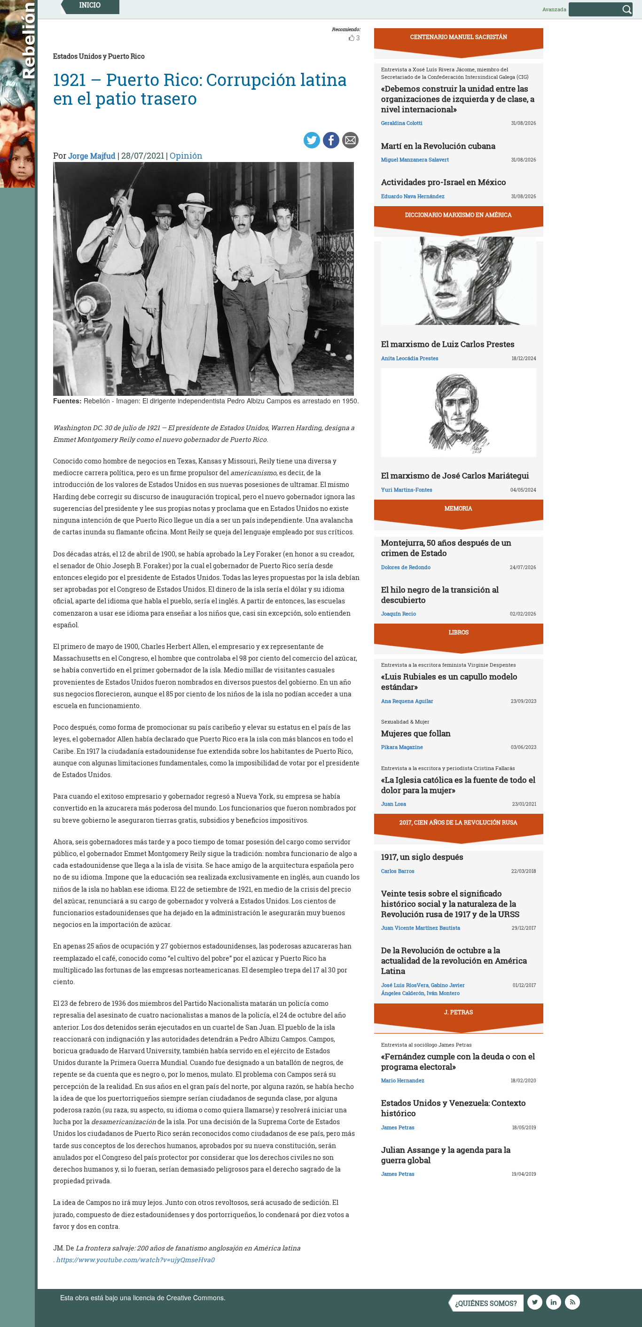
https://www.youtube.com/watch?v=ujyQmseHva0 (135, 1259)
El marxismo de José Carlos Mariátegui (455, 475)
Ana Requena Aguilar (407, 700)
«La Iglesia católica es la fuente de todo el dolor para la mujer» (458, 784)
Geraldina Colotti (402, 122)
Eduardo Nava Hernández (413, 196)
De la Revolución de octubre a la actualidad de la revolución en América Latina (454, 960)
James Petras (398, 1127)
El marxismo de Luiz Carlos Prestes (448, 344)
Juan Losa (393, 803)
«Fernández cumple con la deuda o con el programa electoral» (458, 1061)
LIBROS (459, 632)
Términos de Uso (252, 1297)
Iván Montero (443, 992)
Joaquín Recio (398, 613)
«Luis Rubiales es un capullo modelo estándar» (449, 681)
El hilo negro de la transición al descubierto (440, 594)
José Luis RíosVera (405, 984)
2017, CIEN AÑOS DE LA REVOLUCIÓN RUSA (458, 822)
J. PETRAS (458, 1012)
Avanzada (554, 9)
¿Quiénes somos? (486, 1303)
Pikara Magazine (402, 746)
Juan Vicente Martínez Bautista (420, 927)
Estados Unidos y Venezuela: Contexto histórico (453, 1108)
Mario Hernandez (402, 1080)
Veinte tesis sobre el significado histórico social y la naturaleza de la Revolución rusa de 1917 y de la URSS (450, 903)
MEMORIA (458, 508)
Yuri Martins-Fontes (406, 489)
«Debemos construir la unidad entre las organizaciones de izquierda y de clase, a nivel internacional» (457, 99)
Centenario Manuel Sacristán (458, 36)
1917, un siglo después (422, 856)
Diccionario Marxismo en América (458, 214)
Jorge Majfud (92, 156)
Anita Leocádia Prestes (409, 358)
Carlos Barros (398, 870)
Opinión (186, 155)
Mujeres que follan (416, 733)
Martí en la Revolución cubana (438, 145)
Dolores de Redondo (406, 567)
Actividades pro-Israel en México (443, 182)
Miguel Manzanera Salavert (415, 159)
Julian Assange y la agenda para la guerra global (445, 1154)
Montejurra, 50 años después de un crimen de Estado (446, 547)
